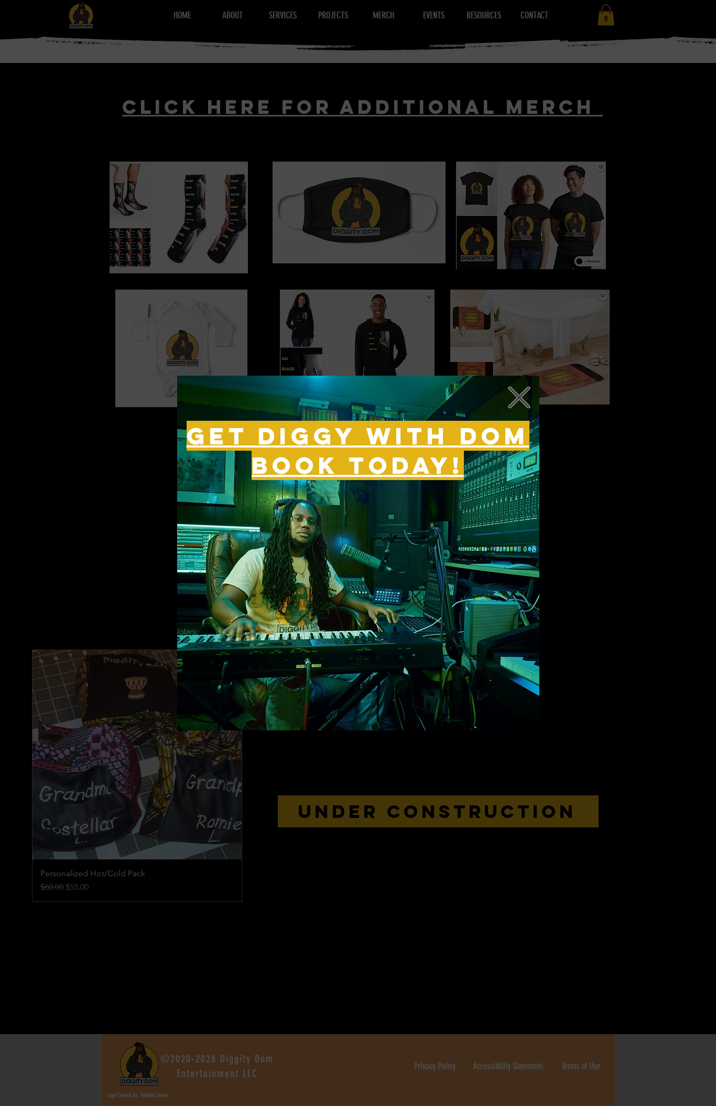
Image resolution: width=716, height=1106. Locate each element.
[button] (519, 397)
